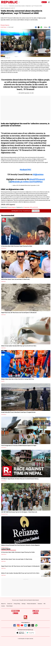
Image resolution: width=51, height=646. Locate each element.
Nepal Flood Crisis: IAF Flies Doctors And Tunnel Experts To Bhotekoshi (19, 312)
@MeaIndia (15, 181)
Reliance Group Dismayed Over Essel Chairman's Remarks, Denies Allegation (20, 545)
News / (2, 5)
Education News (4, 514)
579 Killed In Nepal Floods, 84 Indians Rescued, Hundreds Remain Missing (19, 479)
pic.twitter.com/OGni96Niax (31, 181)
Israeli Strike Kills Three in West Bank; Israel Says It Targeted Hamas (18, 412)
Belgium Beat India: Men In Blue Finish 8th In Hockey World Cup (17, 379)
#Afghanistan (38, 174)
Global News (3, 248)
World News (3, 414)
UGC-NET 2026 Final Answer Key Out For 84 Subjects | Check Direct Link (19, 512)
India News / (6, 5)
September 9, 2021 (35, 185)
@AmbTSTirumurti (37, 179)
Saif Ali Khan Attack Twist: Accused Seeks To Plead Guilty (15, 279)
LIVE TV (44, 2)
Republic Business (5, 547)
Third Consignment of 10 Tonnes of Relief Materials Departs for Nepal (18, 445)
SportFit (2, 381)
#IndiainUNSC (25, 169)
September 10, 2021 (29, 93)
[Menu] (48, 2)
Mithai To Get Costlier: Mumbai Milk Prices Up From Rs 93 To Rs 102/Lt (18, 346)
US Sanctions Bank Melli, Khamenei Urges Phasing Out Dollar (16, 246)
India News (3, 27)
